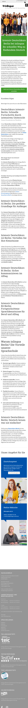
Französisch (4, 625)
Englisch (3, 622)
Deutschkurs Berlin (13, 428)
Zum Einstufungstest (14, 472)
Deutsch (3, 624)
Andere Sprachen (5, 630)
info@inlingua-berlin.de (7, 590)
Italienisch (3, 629)
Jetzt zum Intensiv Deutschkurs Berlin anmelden (14, 90)
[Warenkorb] (24, 3)
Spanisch (3, 627)
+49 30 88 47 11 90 (22, 0)
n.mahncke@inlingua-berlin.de (11, 516)
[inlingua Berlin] (8, 6)
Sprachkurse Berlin (6, 195)
